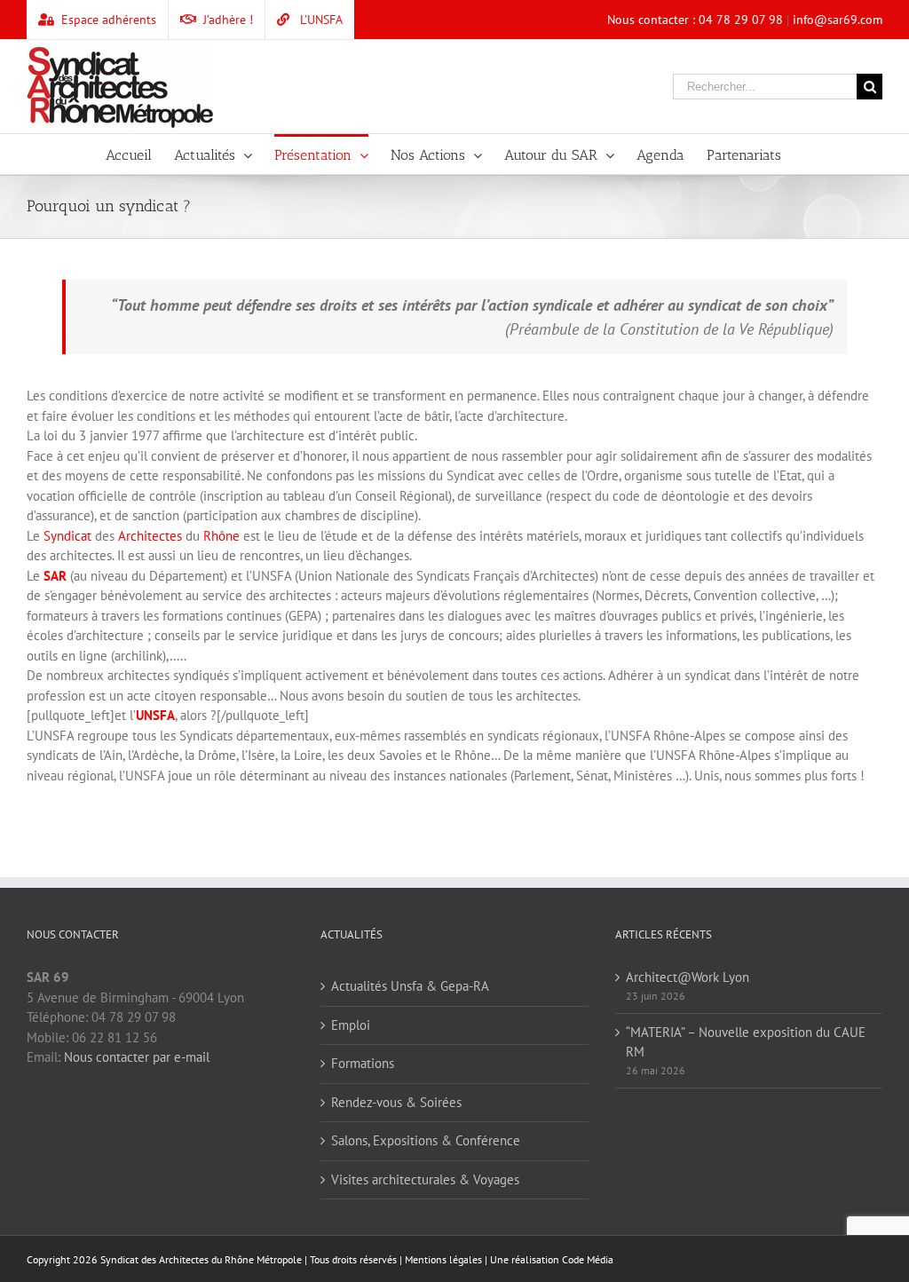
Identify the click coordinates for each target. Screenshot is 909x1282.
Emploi (350, 1025)
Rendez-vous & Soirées (396, 1102)
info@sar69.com (837, 20)
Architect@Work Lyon (687, 977)
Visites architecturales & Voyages (425, 1179)
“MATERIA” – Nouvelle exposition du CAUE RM (746, 1042)
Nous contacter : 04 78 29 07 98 (695, 20)
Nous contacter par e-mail (136, 1057)
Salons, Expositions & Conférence (425, 1140)
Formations (362, 1063)
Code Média (587, 1259)
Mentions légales (443, 1259)
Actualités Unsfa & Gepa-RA (410, 985)
